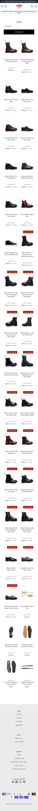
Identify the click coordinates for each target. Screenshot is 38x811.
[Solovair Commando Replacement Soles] (11, 632)
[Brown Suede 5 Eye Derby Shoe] (27, 125)
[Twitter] (13, 782)
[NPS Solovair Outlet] (19, 6)
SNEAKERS (19, 725)
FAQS (19, 755)
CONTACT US (19, 758)
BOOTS (19, 714)
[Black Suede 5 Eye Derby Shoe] (27, 87)
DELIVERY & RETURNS (19, 762)
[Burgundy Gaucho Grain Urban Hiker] (27, 163)
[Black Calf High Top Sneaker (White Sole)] (11, 240)
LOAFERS (19, 721)
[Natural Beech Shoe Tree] (27, 593)
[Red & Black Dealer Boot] (27, 201)
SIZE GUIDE (19, 765)
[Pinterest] (24, 782)
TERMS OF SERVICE (19, 769)
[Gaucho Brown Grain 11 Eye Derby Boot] (11, 47)
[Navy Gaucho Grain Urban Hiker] (11, 201)
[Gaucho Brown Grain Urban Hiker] (11, 125)
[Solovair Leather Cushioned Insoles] (27, 632)
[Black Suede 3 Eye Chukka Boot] (11, 163)
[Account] (31, 6)
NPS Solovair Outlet (15, 804)
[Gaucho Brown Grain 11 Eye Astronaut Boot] (27, 47)
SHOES (19, 718)
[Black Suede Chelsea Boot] (11, 87)
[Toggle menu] (2, 6)
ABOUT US (19, 738)
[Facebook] (17, 782)
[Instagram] (20, 782)
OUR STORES (19, 742)
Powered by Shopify (27, 804)
